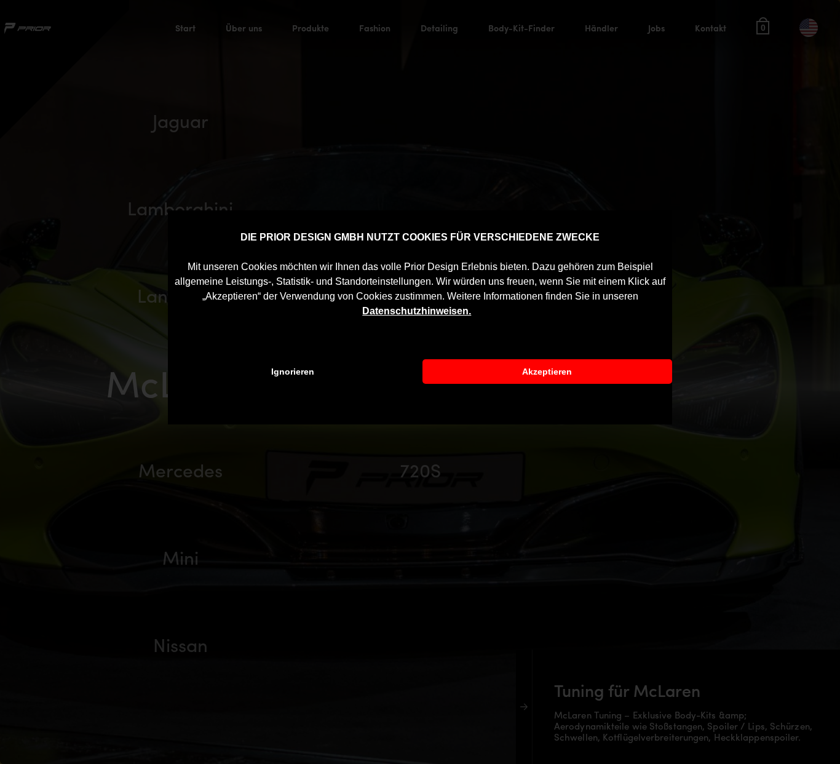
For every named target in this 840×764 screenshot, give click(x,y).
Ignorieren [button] (292, 371)
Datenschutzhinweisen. (416, 311)
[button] (475, 312)
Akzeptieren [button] (547, 371)
